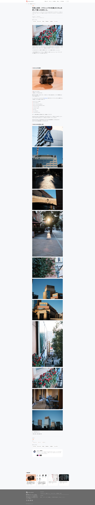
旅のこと (58, 1)
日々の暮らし (54, 1)
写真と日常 (44, 442)
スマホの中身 (62, 1)
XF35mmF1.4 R (35, 442)
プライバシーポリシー (53, 493)
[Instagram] (39, 455)
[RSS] (32, 500)
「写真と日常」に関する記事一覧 (37, 433)
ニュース (64, 497)
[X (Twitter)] (37, 455)
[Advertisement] (47, 60)
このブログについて (42, 493)
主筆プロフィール (48, 493)
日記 (60, 493)
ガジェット (50, 1)
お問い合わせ (58, 493)
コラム (46, 497)
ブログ (44, 497)
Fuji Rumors (46, 98)
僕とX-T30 (40, 442)
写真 (33, 5)
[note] (41, 455)
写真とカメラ (46, 1)
